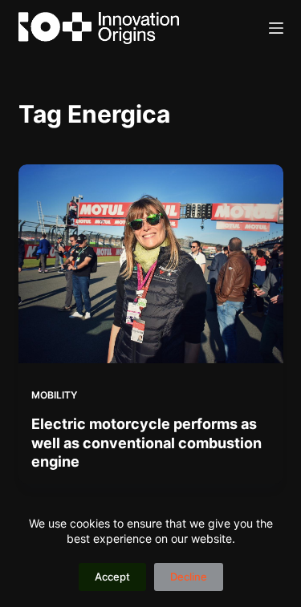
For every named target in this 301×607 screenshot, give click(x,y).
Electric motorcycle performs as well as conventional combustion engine (146, 442)
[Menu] (276, 28)
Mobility (54, 395)
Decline (188, 576)
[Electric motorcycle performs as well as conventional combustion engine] (150, 263)
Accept (112, 576)
